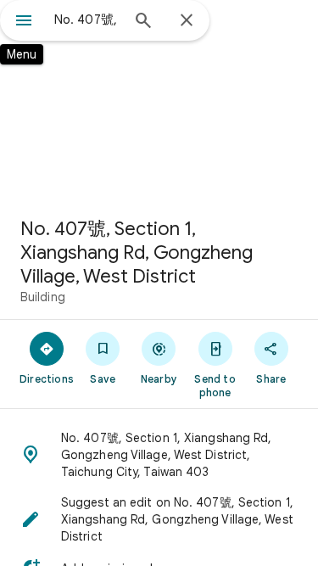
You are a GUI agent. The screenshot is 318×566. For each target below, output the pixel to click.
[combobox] (87, 19)
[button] (159, 455)
